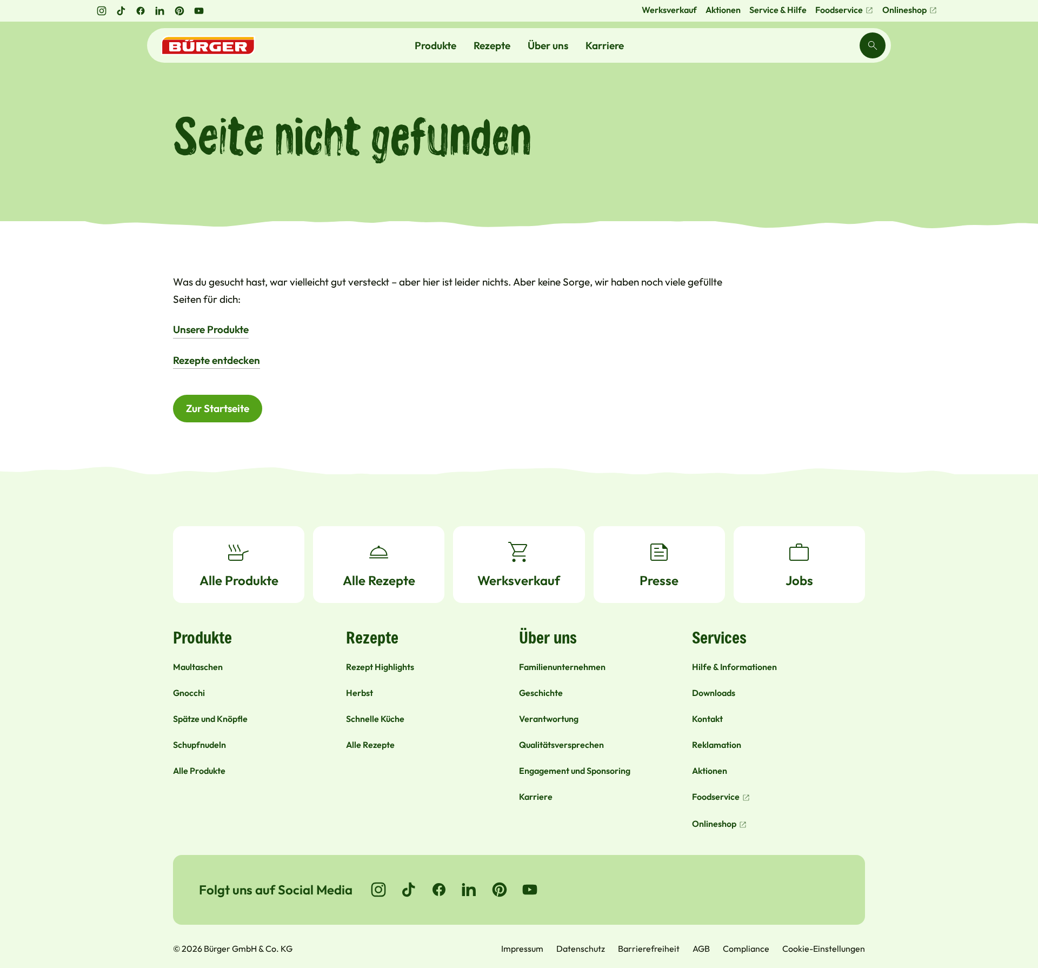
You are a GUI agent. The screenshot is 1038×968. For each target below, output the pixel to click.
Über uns (548, 45)
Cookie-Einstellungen (823, 948)
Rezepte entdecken (216, 360)
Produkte (435, 45)
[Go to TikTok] (408, 889)
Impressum (522, 948)
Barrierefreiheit (649, 948)
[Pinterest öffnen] (179, 10)
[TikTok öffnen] (121, 10)
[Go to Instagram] (378, 889)
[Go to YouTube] (529, 889)
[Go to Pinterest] (499, 889)
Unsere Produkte (211, 329)
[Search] (872, 45)
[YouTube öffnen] (199, 10)
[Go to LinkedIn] (469, 889)
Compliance (746, 948)
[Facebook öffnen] (140, 10)
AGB (701, 948)
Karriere (604, 45)
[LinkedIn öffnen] (160, 10)
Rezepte (492, 45)
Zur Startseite (217, 408)
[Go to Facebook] (439, 889)
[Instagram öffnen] (101, 10)
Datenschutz (580, 948)
